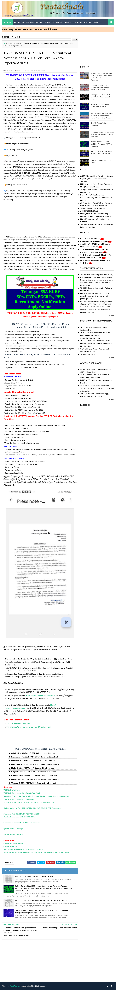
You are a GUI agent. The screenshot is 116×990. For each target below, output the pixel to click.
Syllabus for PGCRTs (11, 846)
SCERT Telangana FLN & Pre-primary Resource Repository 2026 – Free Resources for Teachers (97, 178)
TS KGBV (10, 43)
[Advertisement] (40, 219)
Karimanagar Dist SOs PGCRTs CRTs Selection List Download (34, 757)
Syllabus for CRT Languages (13, 828)
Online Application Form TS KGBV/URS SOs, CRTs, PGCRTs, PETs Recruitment (32, 808)
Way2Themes (15, 986)
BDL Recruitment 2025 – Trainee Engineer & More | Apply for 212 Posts (100, 87)
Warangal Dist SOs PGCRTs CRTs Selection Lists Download (33, 783)
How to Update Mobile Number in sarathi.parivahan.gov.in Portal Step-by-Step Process (102, 115)
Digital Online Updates (39, 986)
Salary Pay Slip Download (58, 22)
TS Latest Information (22, 43)
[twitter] (107, 986)
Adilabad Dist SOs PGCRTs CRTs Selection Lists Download (33, 753)
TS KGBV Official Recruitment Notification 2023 (28, 727)
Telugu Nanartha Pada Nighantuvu (92, 208)
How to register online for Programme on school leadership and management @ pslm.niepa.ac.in (41, 911)
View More (111, 315)
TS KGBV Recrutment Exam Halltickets (19, 799)
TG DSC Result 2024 (87, 354)
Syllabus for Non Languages (13, 834)
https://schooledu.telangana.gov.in (40, 695)
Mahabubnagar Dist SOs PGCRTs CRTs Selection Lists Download (35, 764)
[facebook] (111, 986)
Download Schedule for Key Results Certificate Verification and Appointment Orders (36, 796)
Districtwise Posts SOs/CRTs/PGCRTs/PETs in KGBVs (22, 814)
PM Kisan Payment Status (86, 22)
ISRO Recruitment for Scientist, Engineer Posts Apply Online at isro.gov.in (102, 134)
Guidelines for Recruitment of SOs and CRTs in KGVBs (23, 849)
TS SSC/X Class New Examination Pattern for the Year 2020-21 (41, 900)
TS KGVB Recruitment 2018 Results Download (22, 793)
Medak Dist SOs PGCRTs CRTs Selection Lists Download (32, 768)
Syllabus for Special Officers (13, 843)
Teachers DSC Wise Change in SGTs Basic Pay (34, 876)
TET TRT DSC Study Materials (28, 22)
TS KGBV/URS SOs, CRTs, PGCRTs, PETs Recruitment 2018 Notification (29, 802)
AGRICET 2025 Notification (89, 211)
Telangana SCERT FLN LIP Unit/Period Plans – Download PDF (101, 97)
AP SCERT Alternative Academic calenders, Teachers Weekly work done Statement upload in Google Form (97, 388)
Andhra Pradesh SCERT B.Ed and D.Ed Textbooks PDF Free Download (101, 144)
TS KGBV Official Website (18, 723)
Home (8, 22)
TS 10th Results (11, 28)
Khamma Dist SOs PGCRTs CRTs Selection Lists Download (33, 761)
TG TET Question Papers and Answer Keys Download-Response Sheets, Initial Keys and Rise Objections (96, 343)
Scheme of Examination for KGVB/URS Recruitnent (22, 823)
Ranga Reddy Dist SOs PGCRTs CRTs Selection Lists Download (35, 779)
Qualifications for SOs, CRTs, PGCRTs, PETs (19, 817)
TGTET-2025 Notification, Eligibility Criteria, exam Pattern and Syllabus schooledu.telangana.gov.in (95, 335)
